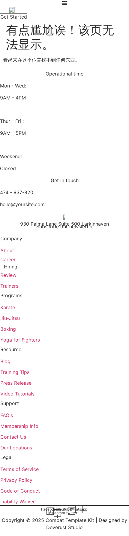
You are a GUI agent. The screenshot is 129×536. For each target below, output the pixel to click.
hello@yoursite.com (22, 204)
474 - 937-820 (16, 192)
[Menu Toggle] (65, 3)
